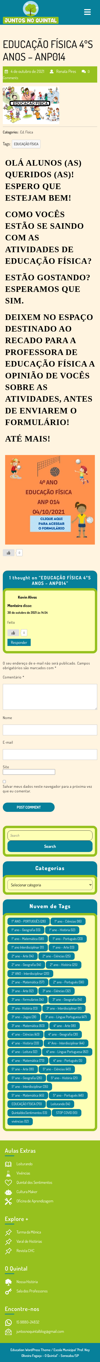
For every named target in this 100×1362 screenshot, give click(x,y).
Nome (7, 717)
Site (6, 767)
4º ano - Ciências (25, 1034)
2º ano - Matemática (28, 982)
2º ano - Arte (22, 956)
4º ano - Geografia (63, 1034)
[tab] (87, 12)
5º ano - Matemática (28, 1095)
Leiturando (60, 1104)
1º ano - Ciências (68, 921)
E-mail (8, 742)
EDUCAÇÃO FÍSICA (26, 144)
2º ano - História (63, 964)
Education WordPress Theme (30, 1350)
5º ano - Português (68, 1095)
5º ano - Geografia (27, 1078)
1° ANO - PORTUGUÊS (29, 921)
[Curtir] (8, 552)
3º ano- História (24, 1008)
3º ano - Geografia (67, 999)
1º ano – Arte (63, 947)
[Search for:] (50, 835)
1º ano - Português (68, 938)
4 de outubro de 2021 (27, 69)
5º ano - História (64, 1078)
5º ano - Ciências (57, 1069)
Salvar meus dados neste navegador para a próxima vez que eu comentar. (47, 788)
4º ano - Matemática (28, 1060)
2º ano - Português (68, 982)
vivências (20, 1121)
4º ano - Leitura (24, 1051)
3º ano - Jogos (24, 1017)
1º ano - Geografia (26, 930)
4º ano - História (25, 1043)
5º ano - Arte (23, 1069)
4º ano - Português (67, 1060)
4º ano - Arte (64, 1025)
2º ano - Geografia (26, 964)
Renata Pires (65, 69)
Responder (19, 642)
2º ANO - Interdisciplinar (30, 973)
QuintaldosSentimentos (29, 1112)
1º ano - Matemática (28, 938)
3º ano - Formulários (27, 999)
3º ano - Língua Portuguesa (66, 1017)
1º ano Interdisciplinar (28, 947)
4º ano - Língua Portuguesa (67, 1051)
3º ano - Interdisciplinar (64, 1008)
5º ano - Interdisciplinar (30, 1086)
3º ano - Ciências (56, 991)
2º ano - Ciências (56, 956)
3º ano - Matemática (28, 1025)
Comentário (13, 677)
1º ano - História (62, 930)
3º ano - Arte (22, 991)
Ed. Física (26, 132)
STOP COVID (66, 1112)
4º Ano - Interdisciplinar (66, 1043)
